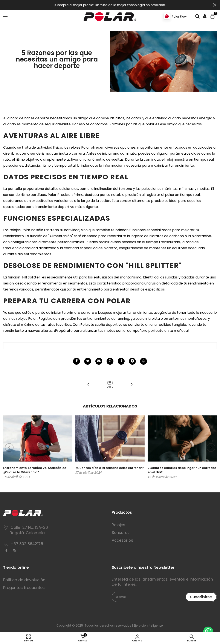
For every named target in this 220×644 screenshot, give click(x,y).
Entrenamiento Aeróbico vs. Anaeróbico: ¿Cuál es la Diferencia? (35, 470)
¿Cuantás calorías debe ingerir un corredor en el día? (182, 470)
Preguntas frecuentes (24, 587)
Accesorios (122, 540)
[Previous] (9, 447)
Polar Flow (179, 16)
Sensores (121, 532)
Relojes (118, 524)
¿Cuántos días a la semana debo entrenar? (109, 468)
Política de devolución (24, 580)
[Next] (211, 447)
